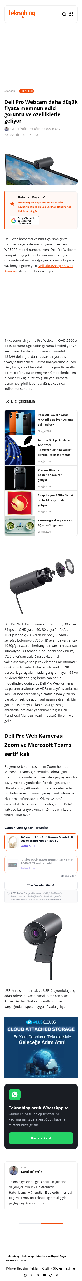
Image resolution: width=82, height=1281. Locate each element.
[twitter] (31, 1275)
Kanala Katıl (41, 1138)
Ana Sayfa (9, 91)
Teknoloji (27, 91)
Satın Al (26, 846)
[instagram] (37, 1275)
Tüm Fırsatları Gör (39, 885)
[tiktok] (50, 1275)
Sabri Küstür (19, 129)
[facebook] (25, 1275)
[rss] (56, 1275)
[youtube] (44, 1275)
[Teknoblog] (22, 14)
